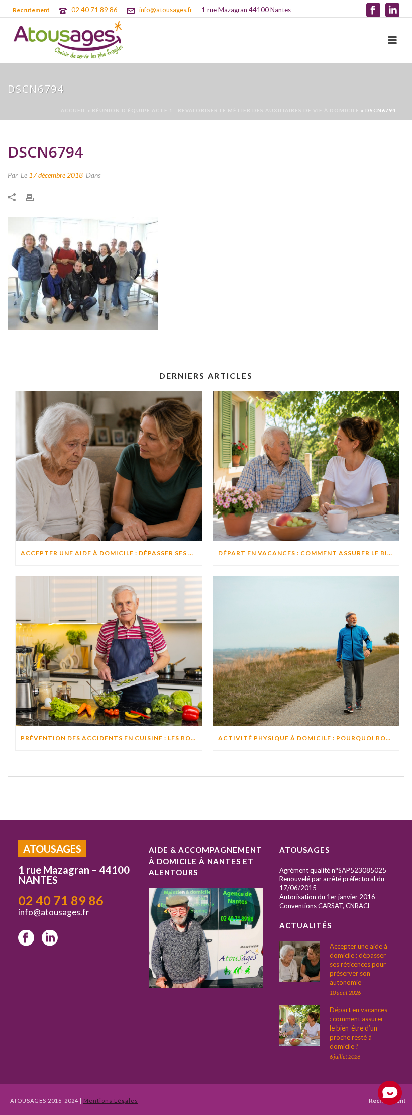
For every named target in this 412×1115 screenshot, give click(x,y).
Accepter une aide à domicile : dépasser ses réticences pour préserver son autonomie (111, 553)
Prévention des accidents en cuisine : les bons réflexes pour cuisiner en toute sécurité (111, 738)
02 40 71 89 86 (94, 10)
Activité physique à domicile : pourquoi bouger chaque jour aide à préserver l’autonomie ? (308, 738)
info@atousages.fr (165, 10)
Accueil (73, 110)
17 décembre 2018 (56, 174)
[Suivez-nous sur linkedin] (50, 938)
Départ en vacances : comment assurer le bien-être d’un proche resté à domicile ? (308, 553)
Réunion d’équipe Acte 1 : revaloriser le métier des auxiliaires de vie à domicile (225, 110)
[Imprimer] (35, 196)
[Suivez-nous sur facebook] (26, 938)
